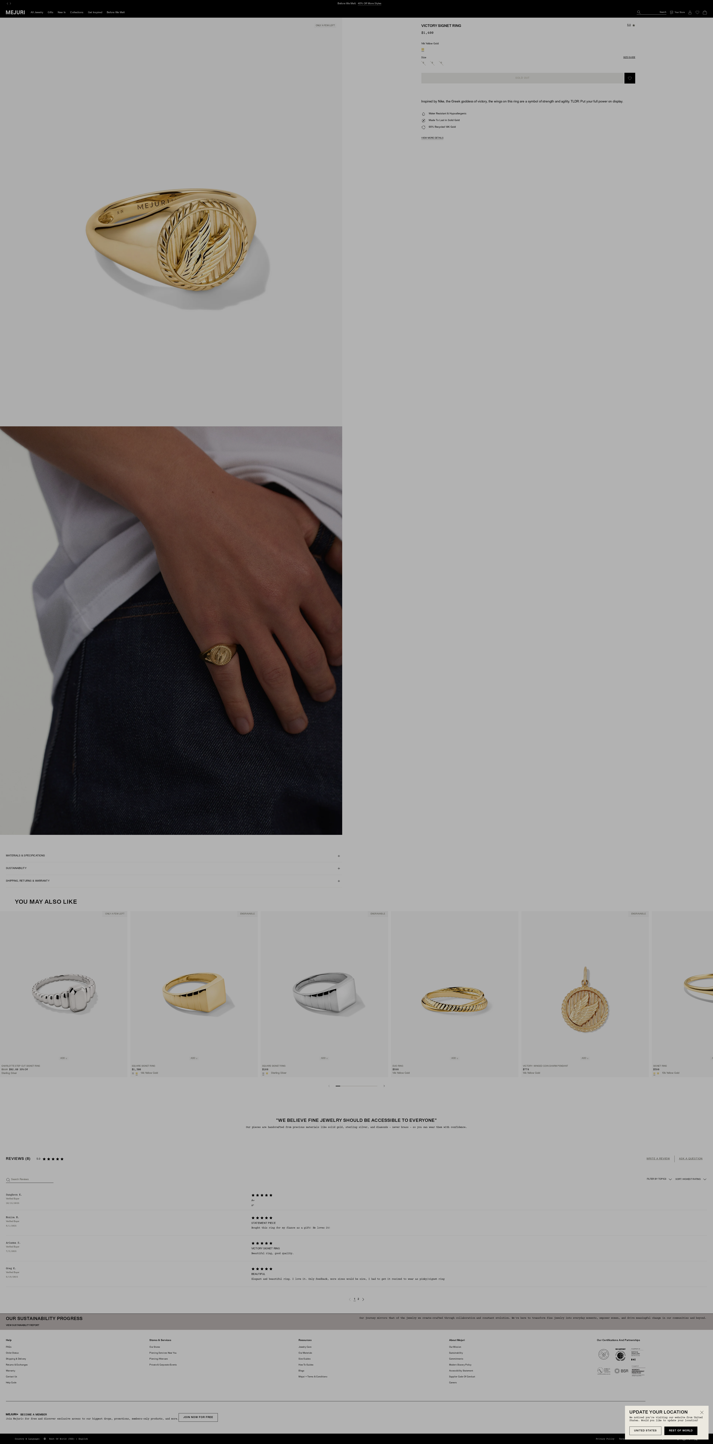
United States (645, 1431)
